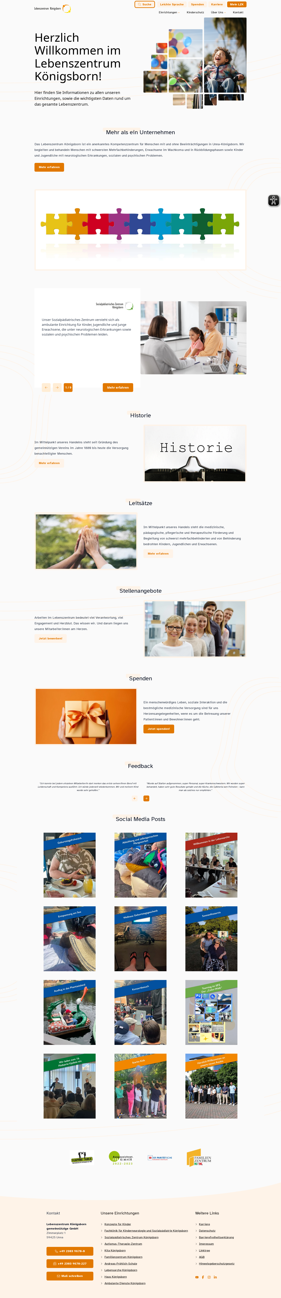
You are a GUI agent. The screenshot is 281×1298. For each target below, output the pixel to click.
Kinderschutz (195, 12)
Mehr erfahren (118, 387)
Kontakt (238, 12)
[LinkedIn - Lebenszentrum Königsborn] (215, 1277)
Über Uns (217, 12)
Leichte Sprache (172, 4)
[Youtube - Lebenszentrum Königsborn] (197, 1277)
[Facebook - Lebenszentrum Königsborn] (203, 1277)
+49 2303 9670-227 (72, 1263)
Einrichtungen (168, 12)
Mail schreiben (72, 1276)
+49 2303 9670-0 (72, 1251)
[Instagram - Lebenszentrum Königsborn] (209, 1277)
